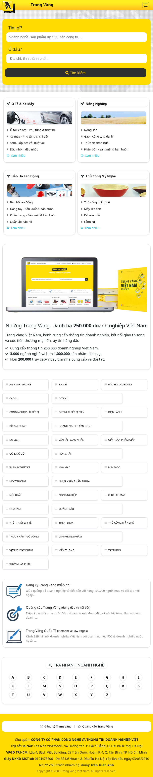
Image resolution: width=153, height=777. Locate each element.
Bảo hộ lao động (25, 176)
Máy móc (114, 467)
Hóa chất (65, 453)
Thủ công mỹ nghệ (101, 176)
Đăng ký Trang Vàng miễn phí (48, 585)
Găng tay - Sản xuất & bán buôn (32, 209)
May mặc (64, 467)
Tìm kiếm (77, 72)
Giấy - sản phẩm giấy (121, 439)
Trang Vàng (42, 4)
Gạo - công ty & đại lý (99, 136)
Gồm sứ (89, 222)
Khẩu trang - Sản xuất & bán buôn (33, 215)
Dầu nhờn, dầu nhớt (24, 149)
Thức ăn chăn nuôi (96, 143)
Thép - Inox (66, 522)
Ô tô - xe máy (116, 495)
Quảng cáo (66, 509)
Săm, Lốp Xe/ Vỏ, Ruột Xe (27, 143)
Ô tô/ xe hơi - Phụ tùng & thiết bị (32, 130)
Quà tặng (15, 509)
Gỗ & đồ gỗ (17, 453)
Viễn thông (66, 550)
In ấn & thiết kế (19, 467)
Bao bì (63, 384)
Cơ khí (63, 398)
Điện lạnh (115, 412)
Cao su (14, 398)
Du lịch (14, 439)
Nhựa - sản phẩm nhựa (74, 481)
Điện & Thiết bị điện (71, 412)
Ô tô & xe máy (23, 104)
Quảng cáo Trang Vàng (58, 607)
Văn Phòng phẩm (70, 536)
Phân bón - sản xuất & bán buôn (106, 149)
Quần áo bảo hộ (21, 222)
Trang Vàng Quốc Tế (57, 631)
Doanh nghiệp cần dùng (75, 426)
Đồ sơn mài (92, 215)
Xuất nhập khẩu (20, 564)
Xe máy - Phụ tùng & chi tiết (29, 136)
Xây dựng (114, 550)
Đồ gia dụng (17, 426)
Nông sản (90, 130)
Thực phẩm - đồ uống (24, 536)
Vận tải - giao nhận (71, 439)
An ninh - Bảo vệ (20, 384)
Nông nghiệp (96, 104)
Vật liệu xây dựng (21, 550)
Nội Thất (15, 495)
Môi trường (17, 481)
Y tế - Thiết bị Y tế (20, 522)
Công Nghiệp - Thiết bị (24, 412)
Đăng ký (58, 726)
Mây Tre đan (92, 209)
